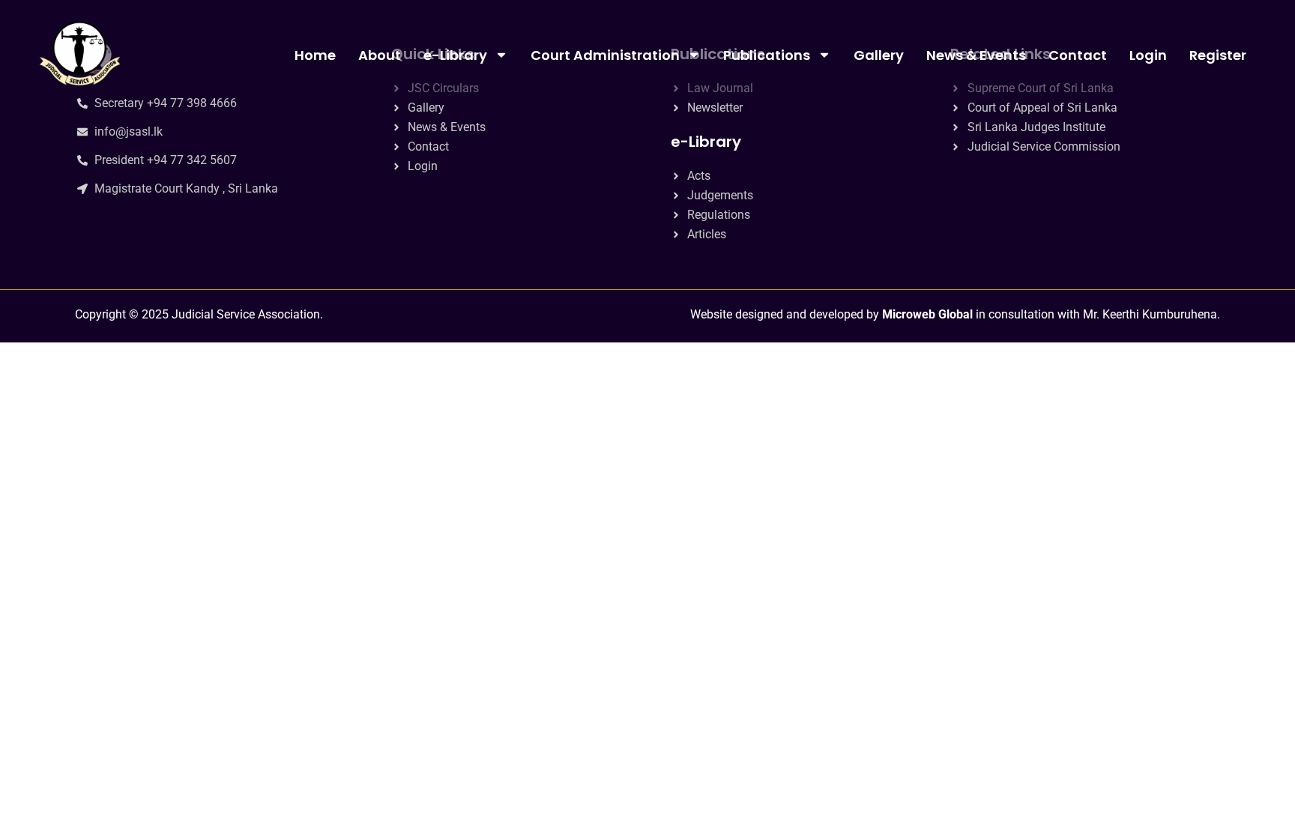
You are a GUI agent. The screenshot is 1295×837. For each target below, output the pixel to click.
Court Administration (605, 55)
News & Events (976, 55)
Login (1148, 55)
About (379, 55)
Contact (1077, 55)
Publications (766, 55)
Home (315, 55)
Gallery (879, 55)
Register (1217, 55)
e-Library (455, 55)
